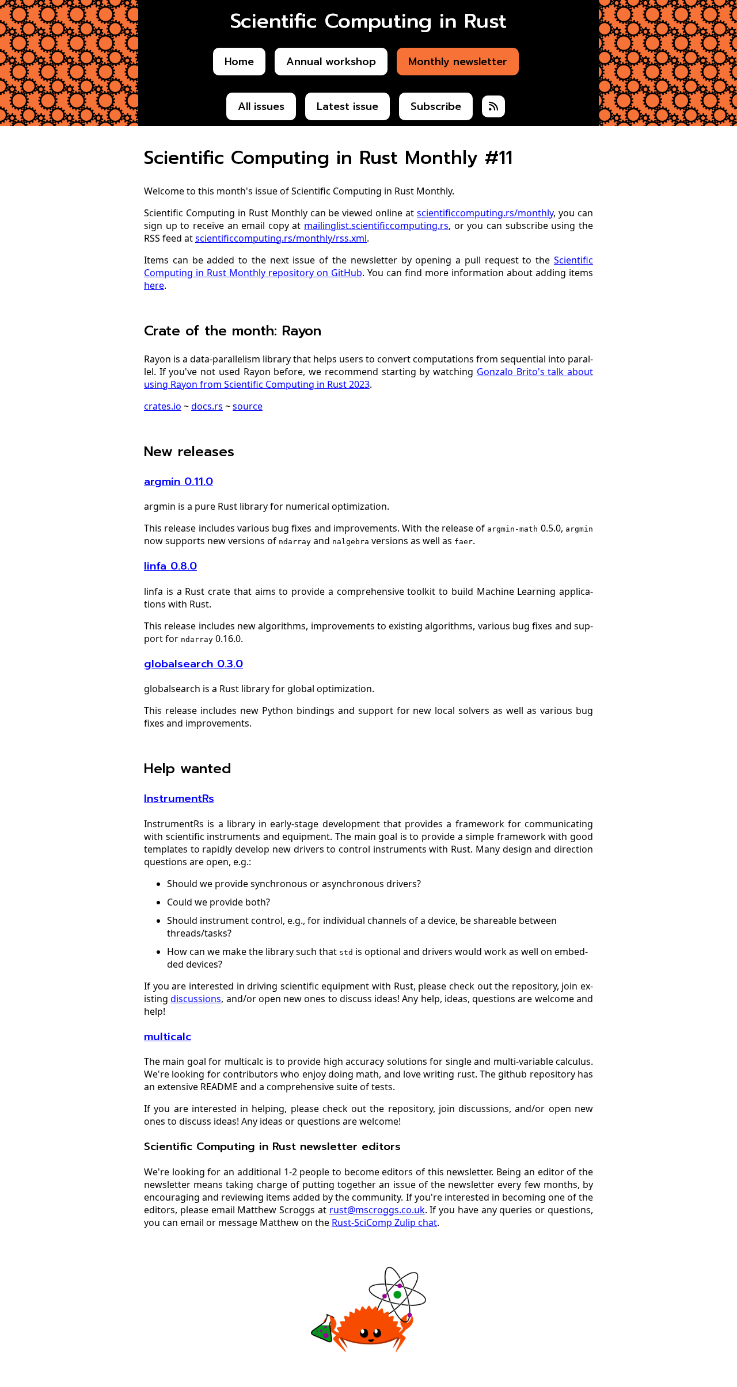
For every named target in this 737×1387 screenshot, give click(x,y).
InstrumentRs (179, 798)
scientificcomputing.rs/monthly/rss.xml (281, 238)
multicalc (167, 1037)
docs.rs (207, 406)
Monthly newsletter (457, 62)
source (248, 406)
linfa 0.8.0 (170, 566)
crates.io (162, 406)
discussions (195, 998)
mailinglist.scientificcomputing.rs (376, 225)
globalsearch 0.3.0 (193, 664)
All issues (261, 106)
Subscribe (436, 106)
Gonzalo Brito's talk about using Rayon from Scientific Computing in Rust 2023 (368, 378)
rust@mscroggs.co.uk (377, 1209)
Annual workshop (331, 62)
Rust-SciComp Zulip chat (384, 1222)
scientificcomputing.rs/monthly (485, 213)
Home (239, 62)
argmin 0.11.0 (178, 481)
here (154, 285)
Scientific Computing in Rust (368, 21)
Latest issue (347, 106)
